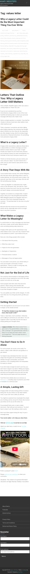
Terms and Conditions (8, 523)
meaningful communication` (6, 51)
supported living (16, 53)
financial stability (4, 46)
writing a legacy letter (5, 56)
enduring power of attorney (10, 40)
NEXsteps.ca (4, 379)
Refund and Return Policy (9, 526)
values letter (23, 53)
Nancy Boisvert (15, 30)
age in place (19, 33)
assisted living (13, 35)
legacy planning (20, 46)
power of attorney (8, 53)
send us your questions (11, 474)
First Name (3, 536)
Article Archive (6, 513)
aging (24, 33)
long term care (24, 48)
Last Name (3, 543)
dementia (9, 38)
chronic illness (3, 38)
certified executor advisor (22, 35)
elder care (18, 38)
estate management (21, 40)
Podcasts (5, 509)
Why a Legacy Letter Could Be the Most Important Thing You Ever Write (14, 22)
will (27, 53)
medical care (16, 51)
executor (12, 43)
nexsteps (2, 53)
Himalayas (24, 570)
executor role (17, 43)
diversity (14, 38)
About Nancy (6, 506)
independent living (12, 46)
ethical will (7, 43)
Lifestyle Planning (17, 48)
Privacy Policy (6, 519)
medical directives (23, 51)
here (16, 471)
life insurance (9, 48)
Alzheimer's (6, 35)
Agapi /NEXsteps (8, 1)
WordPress (20, 572)
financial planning (24, 43)
